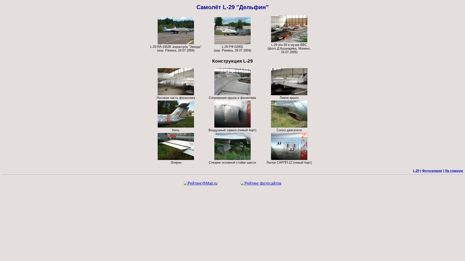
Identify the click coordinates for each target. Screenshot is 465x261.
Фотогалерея (432, 171)
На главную (454, 171)
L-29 (416, 171)
